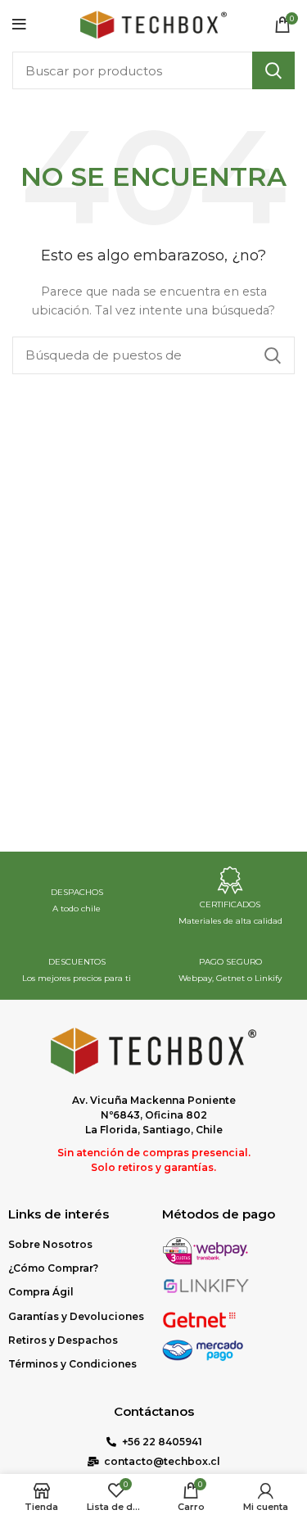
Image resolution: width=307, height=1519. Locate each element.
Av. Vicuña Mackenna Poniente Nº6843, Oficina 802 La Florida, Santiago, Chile (154, 1115)
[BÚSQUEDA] (273, 70)
